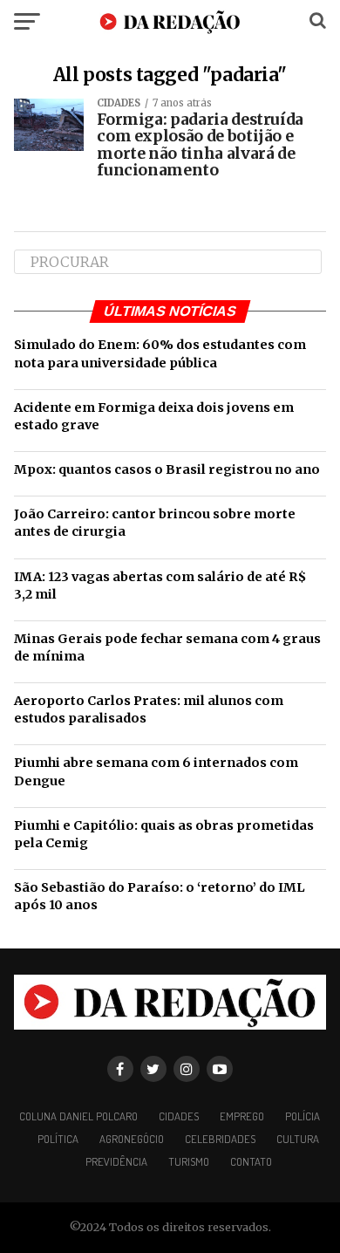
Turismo (188, 1161)
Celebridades (220, 1139)
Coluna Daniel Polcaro (78, 1116)
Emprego (242, 1116)
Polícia (302, 1116)
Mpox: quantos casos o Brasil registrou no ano (167, 469)
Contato (251, 1161)
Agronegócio (131, 1139)
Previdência (116, 1161)
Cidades (179, 1116)
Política (57, 1139)
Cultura (297, 1139)
